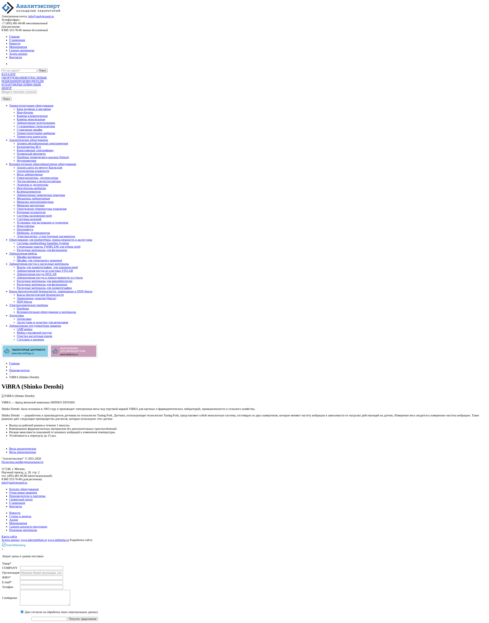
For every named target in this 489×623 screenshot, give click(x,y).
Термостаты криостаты (32, 136)
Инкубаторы (25, 112)
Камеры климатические (32, 116)
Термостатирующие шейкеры (36, 133)
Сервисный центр (21, 499)
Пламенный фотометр (31, 153)
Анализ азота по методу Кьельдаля (39, 167)
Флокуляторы (25, 226)
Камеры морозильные (31, 119)
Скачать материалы (21, 50)
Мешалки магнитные (31, 205)
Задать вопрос (18, 53)
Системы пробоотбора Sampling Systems (43, 243)
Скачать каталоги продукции (28, 526)
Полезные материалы (23, 530)
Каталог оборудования (24, 489)
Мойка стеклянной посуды (34, 332)
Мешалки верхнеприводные (35, 202)
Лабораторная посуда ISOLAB (37, 274)
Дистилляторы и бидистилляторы (39, 181)
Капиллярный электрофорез (35, 150)
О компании (17, 40)
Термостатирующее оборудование (31, 105)
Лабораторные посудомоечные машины (35, 325)
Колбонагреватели (29, 191)
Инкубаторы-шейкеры (31, 188)
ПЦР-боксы (24, 301)
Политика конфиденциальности (22, 462)
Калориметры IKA (29, 146)
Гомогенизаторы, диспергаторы (37, 177)
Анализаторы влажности (33, 171)
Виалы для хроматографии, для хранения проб (47, 267)
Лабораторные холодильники (36, 122)
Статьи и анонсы (20, 516)
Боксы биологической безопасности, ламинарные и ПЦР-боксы (50, 291)
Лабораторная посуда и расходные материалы (39, 263)
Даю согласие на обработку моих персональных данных (61, 612)
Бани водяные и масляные (34, 109)
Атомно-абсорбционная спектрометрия (42, 143)
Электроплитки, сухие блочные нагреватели (46, 236)
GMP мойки (24, 329)
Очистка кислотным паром (34, 336)
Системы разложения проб (34, 215)
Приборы (23, 308)
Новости (14, 43)
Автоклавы (16, 315)
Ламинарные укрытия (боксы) (36, 298)
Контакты (15, 57)
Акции (13, 519)
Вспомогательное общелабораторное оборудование (42, 164)
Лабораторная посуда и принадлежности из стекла (50, 277)
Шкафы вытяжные (29, 257)
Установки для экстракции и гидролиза (42, 222)
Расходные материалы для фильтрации (42, 250)
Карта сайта (9, 536)
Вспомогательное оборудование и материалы (46, 312)
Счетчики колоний (29, 219)
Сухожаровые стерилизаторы (36, 126)
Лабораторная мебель (23, 253)
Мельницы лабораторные (33, 198)
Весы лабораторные (30, 174)
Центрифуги (25, 229)
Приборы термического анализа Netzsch (43, 157)
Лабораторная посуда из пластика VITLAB (45, 270)
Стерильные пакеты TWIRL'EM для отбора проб (48, 246)
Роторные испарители (31, 212)
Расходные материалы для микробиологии (44, 281)
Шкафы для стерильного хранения (39, 260)
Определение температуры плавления (41, 208)
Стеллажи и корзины (30, 339)
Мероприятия (18, 47)
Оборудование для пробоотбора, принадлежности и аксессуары (50, 239)
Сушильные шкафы (29, 129)
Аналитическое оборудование (28, 140)
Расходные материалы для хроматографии (44, 288)
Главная (14, 36)
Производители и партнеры (27, 496)
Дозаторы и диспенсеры (32, 184)
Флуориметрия (26, 160)
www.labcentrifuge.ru (34, 540)
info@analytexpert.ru (41, 16)
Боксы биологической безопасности (40, 294)
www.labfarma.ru (58, 540)
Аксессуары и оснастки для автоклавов (42, 322)
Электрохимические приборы (28, 305)
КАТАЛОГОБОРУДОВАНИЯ (14, 76)
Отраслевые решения (23, 492)
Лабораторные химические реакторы (41, 195)
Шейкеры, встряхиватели (33, 232)
